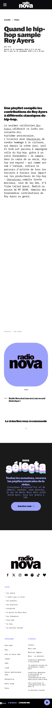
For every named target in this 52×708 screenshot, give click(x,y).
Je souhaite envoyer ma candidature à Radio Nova (37, 667)
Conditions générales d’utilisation (36, 661)
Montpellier (9, 679)
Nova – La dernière (36, 656)
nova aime (10, 620)
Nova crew (32, 649)
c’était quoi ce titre (15, 597)
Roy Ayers (18, 331)
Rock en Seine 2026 (12, 654)
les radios (10, 593)
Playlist (7, 331)
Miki (6, 650)
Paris (7, 688)
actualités (10, 608)
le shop (9, 624)
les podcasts (11, 601)
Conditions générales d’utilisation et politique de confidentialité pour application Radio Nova (37, 676)
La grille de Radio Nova (16, 612)
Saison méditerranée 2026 (13, 673)
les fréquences (12, 616)
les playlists (12, 605)
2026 (6, 663)
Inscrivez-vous (24, 506)
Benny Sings (9, 684)
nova (26, 389)
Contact (31, 645)
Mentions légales (35, 652)
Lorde (7, 668)
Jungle (7, 659)
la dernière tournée (14, 628)
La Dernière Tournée (36, 690)
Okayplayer (34, 139)
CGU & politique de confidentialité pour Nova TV (36, 684)
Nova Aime (9, 645)
